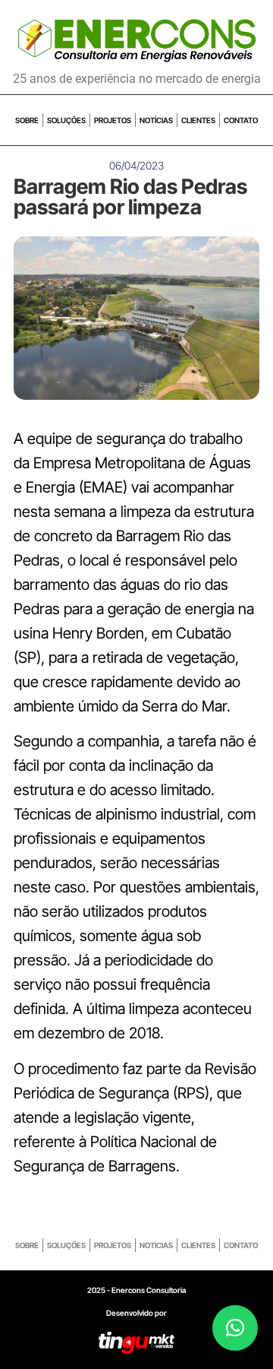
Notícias (156, 120)
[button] (235, 1328)
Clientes (198, 120)
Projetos (112, 120)
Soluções (66, 120)
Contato (241, 120)
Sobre (27, 120)
